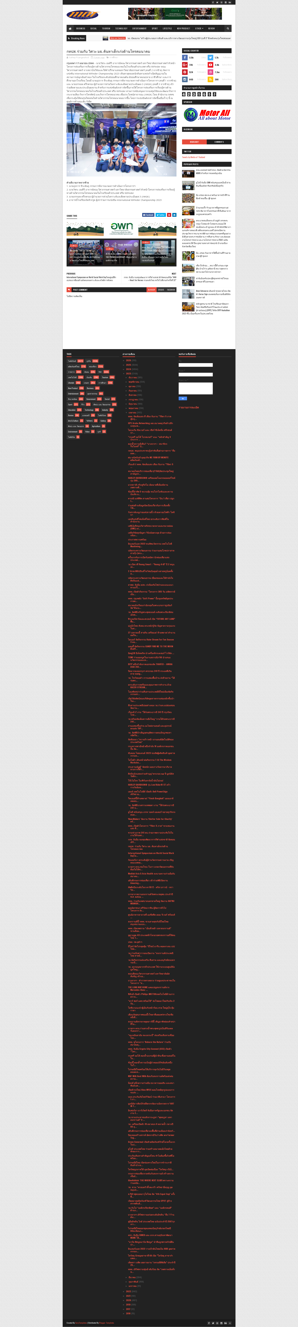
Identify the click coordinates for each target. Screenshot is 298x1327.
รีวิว (82, 404)
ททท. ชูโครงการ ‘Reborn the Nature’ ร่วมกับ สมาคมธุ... (149, 1043)
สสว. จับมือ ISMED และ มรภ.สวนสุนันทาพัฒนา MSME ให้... (150, 1236)
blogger (151, 289)
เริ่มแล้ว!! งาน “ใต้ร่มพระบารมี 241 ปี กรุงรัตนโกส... (150, 713)
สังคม (86, 372)
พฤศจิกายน (134, 381)
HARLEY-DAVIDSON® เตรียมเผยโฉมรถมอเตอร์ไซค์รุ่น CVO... (151, 479)
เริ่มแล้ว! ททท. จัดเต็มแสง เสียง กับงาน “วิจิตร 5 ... (150, 465)
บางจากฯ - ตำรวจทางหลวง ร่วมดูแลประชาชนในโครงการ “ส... (151, 982)
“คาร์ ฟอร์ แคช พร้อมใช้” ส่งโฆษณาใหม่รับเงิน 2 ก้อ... (151, 1002)
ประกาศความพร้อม (137, 539)
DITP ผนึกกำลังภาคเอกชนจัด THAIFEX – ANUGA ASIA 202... (150, 665)
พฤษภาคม (134, 408)
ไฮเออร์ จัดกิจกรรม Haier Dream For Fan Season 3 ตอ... (151, 641)
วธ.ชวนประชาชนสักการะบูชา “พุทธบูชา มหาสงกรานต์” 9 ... (150, 1118)
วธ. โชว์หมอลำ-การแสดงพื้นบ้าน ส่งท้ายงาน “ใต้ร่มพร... (151, 679)
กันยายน (133, 390)
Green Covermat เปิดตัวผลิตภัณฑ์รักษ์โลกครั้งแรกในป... (151, 1143)
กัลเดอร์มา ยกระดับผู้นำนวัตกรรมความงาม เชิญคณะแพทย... (151, 861)
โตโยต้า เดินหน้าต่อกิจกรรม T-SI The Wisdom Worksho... (149, 761)
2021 (128, 1295)
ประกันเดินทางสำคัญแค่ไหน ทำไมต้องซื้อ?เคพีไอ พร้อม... (151, 1157)
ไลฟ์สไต (71, 437)
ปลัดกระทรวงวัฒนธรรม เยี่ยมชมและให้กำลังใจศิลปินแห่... (150, 579)
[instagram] (225, 2)
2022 (129, 1291)
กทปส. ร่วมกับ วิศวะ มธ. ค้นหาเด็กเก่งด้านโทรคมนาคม (148, 847)
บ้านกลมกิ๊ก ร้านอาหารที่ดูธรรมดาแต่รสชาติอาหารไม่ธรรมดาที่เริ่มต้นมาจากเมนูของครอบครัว (213, 211)
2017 (128, 1309)
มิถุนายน (133, 403)
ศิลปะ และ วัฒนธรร (76, 426)
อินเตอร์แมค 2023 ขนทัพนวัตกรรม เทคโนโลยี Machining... (150, 545)
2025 (129, 364)
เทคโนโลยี (72, 377)
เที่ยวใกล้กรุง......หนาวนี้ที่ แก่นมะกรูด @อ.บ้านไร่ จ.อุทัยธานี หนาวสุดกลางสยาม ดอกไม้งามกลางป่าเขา (212, 268)
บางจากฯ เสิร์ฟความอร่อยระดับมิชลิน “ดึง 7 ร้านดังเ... (151, 1216)
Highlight (194, 142)
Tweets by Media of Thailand (193, 157)
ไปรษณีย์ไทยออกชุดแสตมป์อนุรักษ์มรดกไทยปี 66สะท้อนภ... (149, 1229)
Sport (155, 28)
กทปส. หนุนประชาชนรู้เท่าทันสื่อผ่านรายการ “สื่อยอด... (151, 452)
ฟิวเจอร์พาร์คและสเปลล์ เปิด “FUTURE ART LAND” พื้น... (151, 620)
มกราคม (133, 1285)
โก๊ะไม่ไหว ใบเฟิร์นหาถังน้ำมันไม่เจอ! (145, 780)
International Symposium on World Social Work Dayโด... (151, 854)
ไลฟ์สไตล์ (72, 361)
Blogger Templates (106, 1322)
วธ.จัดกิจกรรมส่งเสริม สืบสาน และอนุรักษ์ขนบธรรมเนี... (151, 961)
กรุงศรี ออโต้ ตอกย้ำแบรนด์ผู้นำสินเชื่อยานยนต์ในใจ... (151, 1057)
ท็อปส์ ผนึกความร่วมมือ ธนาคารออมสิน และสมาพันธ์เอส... (151, 1084)
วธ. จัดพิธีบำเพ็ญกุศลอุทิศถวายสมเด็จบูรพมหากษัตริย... (149, 734)
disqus (161, 289)
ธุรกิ (99, 431)
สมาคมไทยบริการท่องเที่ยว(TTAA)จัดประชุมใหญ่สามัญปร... (151, 472)
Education (71, 410)
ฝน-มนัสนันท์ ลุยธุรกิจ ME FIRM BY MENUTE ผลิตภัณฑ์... (148, 459)
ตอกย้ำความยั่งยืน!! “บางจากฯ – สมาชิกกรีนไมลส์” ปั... (147, 445)
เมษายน (133, 412)
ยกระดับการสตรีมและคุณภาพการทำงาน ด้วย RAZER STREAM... (149, 686)
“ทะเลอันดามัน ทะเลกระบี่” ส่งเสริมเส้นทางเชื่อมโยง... (151, 1036)
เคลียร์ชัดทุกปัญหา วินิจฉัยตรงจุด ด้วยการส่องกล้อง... (149, 534)
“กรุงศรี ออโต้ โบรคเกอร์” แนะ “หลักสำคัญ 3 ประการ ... (149, 438)
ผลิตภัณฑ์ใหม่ (73, 366)
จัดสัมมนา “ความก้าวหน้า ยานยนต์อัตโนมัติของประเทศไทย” (151, 741)
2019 (128, 1304)
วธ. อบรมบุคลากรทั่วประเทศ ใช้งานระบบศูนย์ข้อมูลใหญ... (151, 968)
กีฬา (100, 372)
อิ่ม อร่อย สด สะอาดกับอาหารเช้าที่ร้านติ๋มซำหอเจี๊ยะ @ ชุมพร (213, 196)
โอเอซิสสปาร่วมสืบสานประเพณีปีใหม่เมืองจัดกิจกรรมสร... (150, 693)
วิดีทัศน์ (89, 420)
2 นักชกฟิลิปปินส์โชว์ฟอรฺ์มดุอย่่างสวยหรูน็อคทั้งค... (150, 572)
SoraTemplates (81, 1322)
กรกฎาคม (133, 399)
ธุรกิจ (89, 361)
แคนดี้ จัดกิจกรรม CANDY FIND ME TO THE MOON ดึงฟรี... (150, 647)
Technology (121, 28)
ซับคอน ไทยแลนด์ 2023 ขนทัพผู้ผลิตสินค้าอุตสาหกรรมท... (151, 754)
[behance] (230, 2)
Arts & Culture (73, 420)
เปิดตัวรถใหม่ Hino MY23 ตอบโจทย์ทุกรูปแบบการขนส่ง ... (151, 1091)
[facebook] (213, 2)
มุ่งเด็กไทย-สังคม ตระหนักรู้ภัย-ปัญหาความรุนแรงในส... (151, 627)
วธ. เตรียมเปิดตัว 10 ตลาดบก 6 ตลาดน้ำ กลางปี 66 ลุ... (150, 1125)
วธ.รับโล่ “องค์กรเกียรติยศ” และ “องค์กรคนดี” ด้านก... (150, 1209)
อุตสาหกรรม (92, 393)
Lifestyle (167, 28)
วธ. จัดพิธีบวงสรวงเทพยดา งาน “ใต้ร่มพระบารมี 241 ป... (151, 806)
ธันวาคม (133, 377)
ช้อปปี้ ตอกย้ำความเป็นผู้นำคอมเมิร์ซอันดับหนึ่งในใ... (150, 1064)
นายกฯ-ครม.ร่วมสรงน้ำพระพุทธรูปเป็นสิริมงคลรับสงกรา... (150, 1029)
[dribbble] (221, 2)
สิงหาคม (133, 394)
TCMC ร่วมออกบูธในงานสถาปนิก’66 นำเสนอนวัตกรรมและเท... (149, 658)
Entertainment (139, 28)
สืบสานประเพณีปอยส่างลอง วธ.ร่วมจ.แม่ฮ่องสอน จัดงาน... (151, 706)
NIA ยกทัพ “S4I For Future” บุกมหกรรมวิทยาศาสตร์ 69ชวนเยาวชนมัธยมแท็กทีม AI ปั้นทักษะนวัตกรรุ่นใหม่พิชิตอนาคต (85, 255)
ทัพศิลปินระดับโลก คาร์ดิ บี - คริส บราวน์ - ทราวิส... (150, 888)
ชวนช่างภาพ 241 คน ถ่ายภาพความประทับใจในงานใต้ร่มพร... (150, 834)
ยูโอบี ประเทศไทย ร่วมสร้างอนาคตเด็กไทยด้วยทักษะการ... (150, 1150)
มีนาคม (132, 1277)
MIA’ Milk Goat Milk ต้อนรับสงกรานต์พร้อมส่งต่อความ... (150, 1077)
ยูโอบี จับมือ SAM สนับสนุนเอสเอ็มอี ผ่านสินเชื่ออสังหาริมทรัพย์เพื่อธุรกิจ (213, 184)
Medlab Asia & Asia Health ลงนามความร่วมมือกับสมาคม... (151, 875)
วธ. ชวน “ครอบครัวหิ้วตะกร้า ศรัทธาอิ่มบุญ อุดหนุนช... (150, 1188)
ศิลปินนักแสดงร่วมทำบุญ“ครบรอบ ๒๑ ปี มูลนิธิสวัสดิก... (151, 775)
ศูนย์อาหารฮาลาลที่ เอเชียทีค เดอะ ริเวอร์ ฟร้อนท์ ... (151, 916)
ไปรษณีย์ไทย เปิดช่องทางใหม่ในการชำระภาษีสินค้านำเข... (150, 1164)
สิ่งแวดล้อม (72, 399)
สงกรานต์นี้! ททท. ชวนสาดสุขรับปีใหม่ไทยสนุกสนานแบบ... (148, 923)
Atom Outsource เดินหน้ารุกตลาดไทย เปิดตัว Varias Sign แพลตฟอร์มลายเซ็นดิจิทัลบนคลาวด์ (213, 294)
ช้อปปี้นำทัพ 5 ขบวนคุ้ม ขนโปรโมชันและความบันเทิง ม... (150, 493)
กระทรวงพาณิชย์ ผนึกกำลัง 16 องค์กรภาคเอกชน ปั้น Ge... (151, 747)
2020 (129, 1300)
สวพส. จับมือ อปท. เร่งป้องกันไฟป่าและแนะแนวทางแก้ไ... (150, 586)
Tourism (106, 28)
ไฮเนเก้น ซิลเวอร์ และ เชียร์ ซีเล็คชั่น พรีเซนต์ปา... (150, 431)
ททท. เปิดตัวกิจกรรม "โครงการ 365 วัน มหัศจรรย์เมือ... (151, 593)
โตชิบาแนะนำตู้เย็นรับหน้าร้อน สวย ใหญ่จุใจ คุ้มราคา (151, 1009)
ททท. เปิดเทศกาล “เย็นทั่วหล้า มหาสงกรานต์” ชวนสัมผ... (149, 929)
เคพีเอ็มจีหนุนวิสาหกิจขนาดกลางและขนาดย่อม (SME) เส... (150, 527)
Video (87, 431)
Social (93, 28)
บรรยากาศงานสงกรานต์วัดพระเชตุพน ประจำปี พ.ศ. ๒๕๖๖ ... (150, 895)
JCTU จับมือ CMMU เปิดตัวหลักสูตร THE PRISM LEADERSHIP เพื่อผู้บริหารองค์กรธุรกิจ (121, 257)
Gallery (103, 420)
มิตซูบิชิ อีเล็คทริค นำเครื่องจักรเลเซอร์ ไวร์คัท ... (151, 653)
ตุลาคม (132, 386)
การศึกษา (114, 57)
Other (198, 28)
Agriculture (96, 426)
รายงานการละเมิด (189, 407)
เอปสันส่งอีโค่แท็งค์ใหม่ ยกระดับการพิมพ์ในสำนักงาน (148, 520)
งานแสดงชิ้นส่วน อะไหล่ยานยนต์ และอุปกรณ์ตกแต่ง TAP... (150, 727)
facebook (171, 289)
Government (90, 399)
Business (80, 28)
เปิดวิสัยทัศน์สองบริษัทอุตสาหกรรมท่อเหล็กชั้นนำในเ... (151, 700)
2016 (128, 1313)
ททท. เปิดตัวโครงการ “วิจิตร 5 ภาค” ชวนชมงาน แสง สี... (151, 827)
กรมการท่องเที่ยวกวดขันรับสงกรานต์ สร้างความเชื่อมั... (151, 1175)
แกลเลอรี (85, 415)
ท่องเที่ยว (92, 366)
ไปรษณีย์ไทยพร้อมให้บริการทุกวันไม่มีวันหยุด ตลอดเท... (149, 1070)
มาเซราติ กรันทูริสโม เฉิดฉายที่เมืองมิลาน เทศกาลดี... (148, 486)
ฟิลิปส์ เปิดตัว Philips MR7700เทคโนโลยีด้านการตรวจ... (151, 995)
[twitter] (217, 2)
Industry (105, 410)
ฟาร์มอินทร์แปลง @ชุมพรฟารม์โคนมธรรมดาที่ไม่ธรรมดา (212, 280)
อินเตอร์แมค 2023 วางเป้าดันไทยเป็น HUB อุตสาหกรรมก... (151, 1250)
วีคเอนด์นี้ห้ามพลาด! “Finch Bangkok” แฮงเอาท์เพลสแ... (150, 799)
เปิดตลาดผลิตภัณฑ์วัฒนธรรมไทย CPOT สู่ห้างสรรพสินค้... (150, 1202)
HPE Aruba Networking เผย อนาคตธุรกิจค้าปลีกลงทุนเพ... (150, 424)
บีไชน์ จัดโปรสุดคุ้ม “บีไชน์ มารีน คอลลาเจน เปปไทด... (151, 947)
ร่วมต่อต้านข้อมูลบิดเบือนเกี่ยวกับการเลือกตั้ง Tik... (149, 506)
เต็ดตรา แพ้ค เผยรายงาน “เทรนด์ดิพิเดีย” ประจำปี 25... (151, 1264)
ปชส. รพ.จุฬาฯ (135, 941)
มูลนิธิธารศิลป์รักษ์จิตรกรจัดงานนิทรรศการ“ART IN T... (151, 1105)
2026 (129, 360)
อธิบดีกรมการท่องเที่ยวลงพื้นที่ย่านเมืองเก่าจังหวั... (151, 1130)
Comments (219, 142)
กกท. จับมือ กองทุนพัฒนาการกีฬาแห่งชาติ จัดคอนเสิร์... (151, 841)
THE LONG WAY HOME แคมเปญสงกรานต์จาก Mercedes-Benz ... (148, 988)
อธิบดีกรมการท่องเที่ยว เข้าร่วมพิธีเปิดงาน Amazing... (148, 882)
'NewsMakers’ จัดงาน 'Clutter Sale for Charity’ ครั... (150, 820)
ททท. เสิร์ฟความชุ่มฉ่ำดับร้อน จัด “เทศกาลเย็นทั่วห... (151, 1270)
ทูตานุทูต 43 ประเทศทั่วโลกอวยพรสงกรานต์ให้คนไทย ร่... (151, 936)
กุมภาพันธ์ (134, 1281)
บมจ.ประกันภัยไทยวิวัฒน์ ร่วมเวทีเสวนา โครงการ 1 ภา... (151, 1098)
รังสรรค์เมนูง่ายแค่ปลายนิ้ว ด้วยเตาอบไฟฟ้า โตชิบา (151, 513)
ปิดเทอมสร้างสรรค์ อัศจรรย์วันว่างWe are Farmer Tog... (151, 1136)
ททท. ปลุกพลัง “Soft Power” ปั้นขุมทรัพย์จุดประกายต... (150, 600)
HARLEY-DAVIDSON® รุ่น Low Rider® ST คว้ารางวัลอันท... (149, 786)
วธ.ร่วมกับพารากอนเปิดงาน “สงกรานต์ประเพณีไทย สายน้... (150, 954)
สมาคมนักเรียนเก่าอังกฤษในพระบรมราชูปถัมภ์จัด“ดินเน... (150, 606)
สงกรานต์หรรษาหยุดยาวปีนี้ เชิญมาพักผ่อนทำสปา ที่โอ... (151, 1023)
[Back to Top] (230, 1323)
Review (211, 28)
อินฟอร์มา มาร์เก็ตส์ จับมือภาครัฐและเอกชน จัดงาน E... (150, 1112)
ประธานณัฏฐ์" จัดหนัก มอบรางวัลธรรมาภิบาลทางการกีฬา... (150, 768)
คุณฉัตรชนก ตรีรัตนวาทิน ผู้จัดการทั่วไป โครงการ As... (147, 909)
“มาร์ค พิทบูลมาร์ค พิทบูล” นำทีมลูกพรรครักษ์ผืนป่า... (151, 1243)
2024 (129, 369)
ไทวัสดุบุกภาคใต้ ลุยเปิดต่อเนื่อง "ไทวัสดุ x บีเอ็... (150, 1169)
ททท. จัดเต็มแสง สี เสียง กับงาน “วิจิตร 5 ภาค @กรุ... (149, 417)
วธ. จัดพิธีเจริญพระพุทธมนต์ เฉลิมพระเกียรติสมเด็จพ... (150, 613)
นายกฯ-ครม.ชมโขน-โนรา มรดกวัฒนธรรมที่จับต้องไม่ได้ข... (151, 868)
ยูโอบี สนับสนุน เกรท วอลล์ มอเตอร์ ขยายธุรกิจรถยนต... (151, 813)
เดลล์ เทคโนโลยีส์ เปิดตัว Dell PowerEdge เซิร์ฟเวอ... (147, 793)
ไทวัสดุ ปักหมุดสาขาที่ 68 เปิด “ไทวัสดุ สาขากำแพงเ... (150, 1257)
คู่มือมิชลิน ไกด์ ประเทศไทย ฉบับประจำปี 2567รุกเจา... (151, 1223)
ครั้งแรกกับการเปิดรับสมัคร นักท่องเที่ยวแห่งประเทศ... (148, 558)
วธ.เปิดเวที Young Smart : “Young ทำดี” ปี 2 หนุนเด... (151, 565)
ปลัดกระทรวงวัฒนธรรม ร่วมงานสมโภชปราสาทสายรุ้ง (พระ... (151, 552)
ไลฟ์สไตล (102, 415)
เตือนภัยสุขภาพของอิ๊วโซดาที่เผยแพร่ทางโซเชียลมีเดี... (150, 1016)
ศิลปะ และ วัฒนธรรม (102, 404)
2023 (129, 373)
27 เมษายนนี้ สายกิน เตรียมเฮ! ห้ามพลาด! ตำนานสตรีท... (151, 634)
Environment (72, 431)
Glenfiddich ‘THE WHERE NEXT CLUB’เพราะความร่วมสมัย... (151, 1181)
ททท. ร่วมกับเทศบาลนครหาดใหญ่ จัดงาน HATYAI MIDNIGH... (151, 902)
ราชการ (71, 372)
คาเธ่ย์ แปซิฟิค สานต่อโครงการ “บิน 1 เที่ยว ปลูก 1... (151, 500)
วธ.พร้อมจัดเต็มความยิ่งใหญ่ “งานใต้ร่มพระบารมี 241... (151, 720)
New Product (183, 28)
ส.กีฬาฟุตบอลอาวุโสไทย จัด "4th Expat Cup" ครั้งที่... (151, 1195)
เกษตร (86, 382)
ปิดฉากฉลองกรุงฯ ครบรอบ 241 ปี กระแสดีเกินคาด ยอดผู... (150, 672)
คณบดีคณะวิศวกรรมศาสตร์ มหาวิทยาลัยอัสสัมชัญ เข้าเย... (149, 975)
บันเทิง (89, 377)
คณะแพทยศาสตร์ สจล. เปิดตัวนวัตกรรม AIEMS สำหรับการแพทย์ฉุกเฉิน (213, 171)
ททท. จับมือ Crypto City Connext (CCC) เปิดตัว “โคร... (150, 1050)
